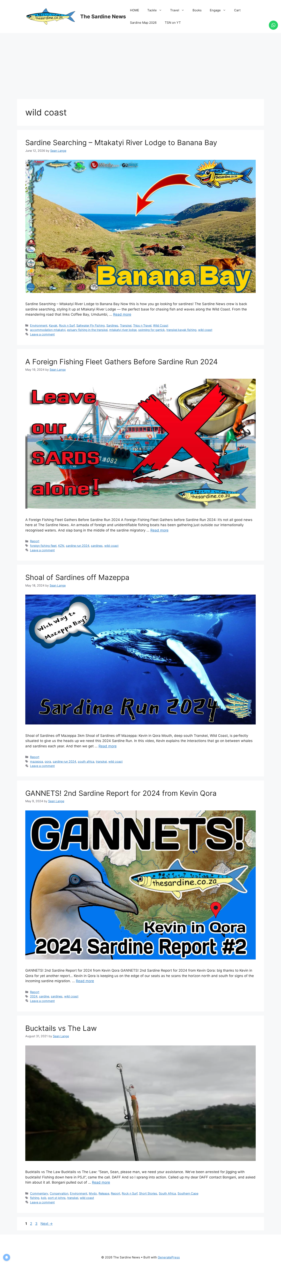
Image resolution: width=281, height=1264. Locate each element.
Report (34, 541)
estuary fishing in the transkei (87, 330)
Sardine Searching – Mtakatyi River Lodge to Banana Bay (121, 142)
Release (104, 1193)
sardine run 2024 (77, 545)
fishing (34, 1197)
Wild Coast (160, 325)
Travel (174, 10)
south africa (86, 761)
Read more (122, 314)
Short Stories (148, 1193)
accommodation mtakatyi (47, 330)
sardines (97, 545)
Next (47, 1224)
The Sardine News (103, 16)
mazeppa (36, 761)
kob (43, 1197)
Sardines (112, 325)
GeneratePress (169, 1257)
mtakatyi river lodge (123, 330)
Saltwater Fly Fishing (90, 325)
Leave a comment (42, 334)
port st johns (57, 1197)
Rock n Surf (67, 325)
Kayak (53, 325)
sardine (44, 996)
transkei (101, 761)
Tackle (152, 10)
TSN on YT (173, 23)
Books (197, 10)
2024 (33, 996)
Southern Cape (188, 1193)
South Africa (167, 1193)
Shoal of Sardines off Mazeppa (77, 577)
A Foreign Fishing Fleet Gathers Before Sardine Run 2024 (121, 361)
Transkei (125, 325)
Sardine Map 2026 (143, 23)
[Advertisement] (140, 64)
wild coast (205, 330)
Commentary (39, 1193)
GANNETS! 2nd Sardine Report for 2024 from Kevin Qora (121, 793)
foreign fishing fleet (43, 545)
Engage (215, 10)
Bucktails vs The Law (61, 1028)
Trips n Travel (142, 325)
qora (48, 761)
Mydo (93, 1193)
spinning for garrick (151, 330)
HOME (134, 10)
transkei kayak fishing (181, 330)
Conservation (59, 1193)
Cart (237, 10)
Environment (38, 325)
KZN (61, 545)
